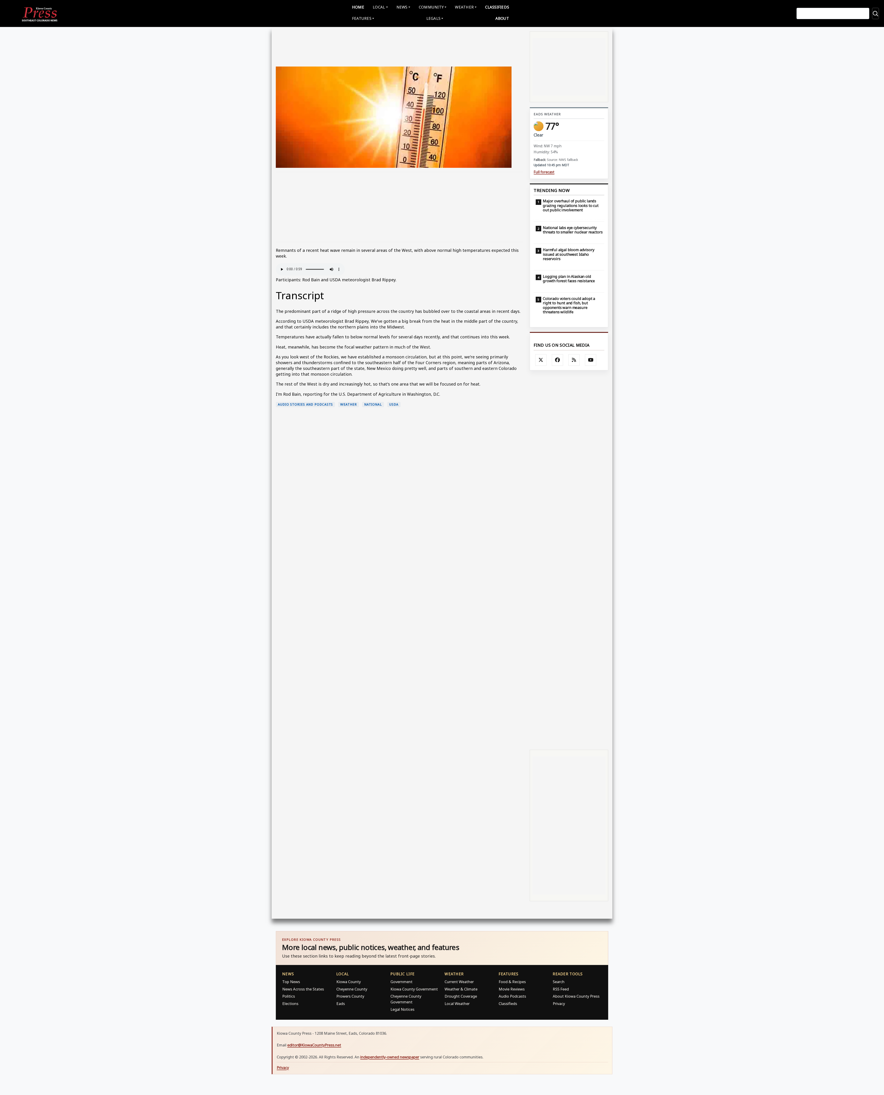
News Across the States (303, 989)
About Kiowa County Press (576, 996)
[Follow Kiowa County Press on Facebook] (557, 360)
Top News (291, 981)
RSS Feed (561, 989)
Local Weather (457, 1003)
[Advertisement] (399, 207)
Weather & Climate (461, 989)
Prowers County (350, 996)
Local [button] (379, 7)
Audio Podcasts (512, 996)
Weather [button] (464, 7)
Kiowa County (348, 981)
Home (358, 7)
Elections (290, 1003)
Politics (288, 996)
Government (401, 981)
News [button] (401, 7)
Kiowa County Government (414, 989)
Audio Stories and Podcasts (305, 404)
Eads (340, 1003)
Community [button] (431, 7)
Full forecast (544, 172)
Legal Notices (402, 1009)
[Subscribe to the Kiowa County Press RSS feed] (574, 360)
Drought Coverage (461, 996)
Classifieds (497, 7)
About (502, 18)
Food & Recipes (512, 981)
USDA (393, 404)
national (373, 404)
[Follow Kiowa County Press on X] (541, 360)
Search (558, 981)
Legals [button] (433, 18)
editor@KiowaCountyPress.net (314, 1045)
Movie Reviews (512, 989)
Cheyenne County (351, 989)
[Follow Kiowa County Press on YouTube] (590, 360)
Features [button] (361, 18)
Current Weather (459, 981)
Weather (348, 404)
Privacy (559, 1003)
